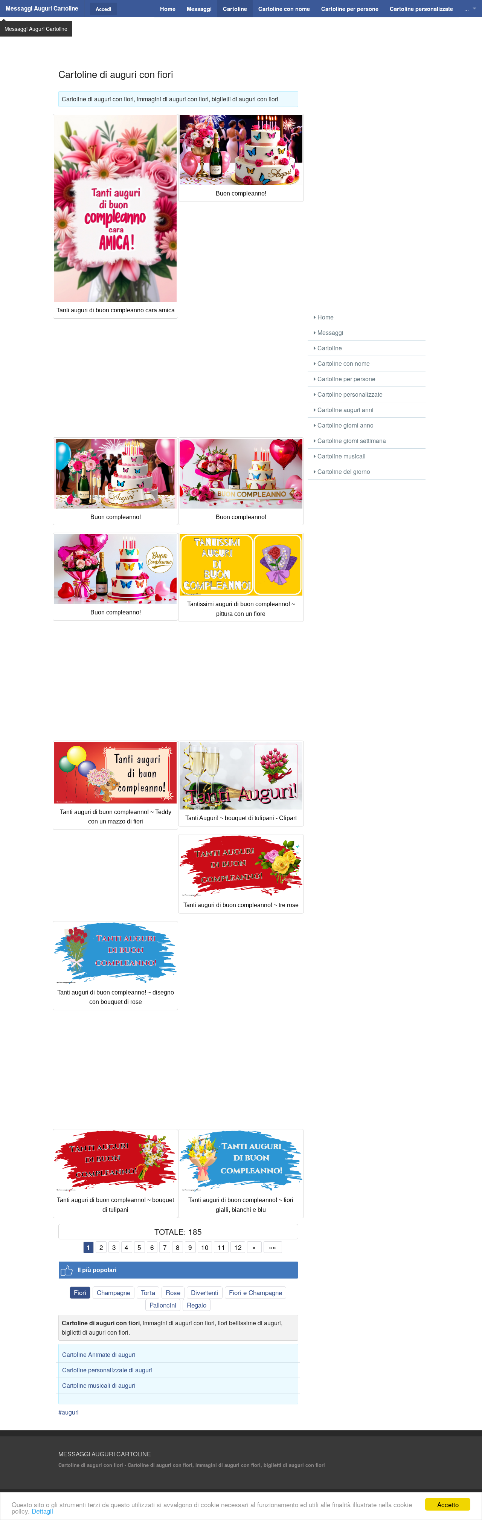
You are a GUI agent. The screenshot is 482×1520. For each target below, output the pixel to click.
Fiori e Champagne (255, 1292)
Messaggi (329, 332)
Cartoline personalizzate (349, 394)
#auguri (68, 1412)
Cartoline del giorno (343, 471)
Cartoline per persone (345, 378)
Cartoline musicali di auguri (98, 1385)
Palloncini (162, 1304)
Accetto (448, 1504)
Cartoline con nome (343, 363)
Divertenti (204, 1292)
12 (238, 1247)
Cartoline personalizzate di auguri (107, 1370)
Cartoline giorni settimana (351, 440)
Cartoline (329, 348)
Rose (173, 1292)
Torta (148, 1292)
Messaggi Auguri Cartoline (42, 8)
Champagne (113, 1292)
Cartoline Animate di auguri (98, 1354)
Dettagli (42, 1510)
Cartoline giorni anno (345, 425)
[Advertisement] (241, 36)
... (466, 8)
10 (205, 1247)
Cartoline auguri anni (345, 409)
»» (272, 1247)
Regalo (196, 1304)
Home (325, 317)
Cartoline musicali (341, 456)
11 (221, 1247)
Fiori (80, 1292)
